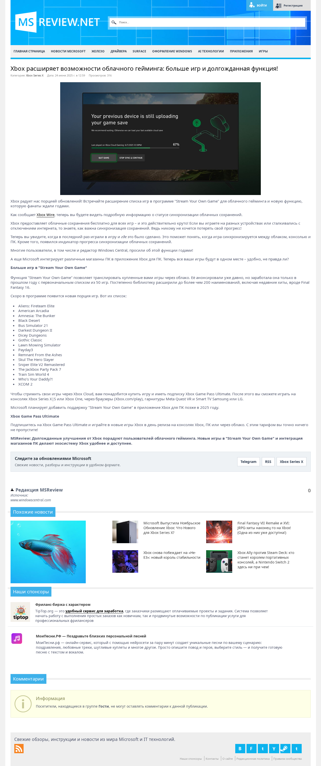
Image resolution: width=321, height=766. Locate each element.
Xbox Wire (45, 214)
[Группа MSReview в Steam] (285, 748)
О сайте (227, 758)
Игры (263, 51)
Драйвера (119, 51)
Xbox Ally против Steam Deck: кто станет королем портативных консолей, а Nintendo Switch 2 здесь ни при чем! (265, 559)
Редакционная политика (253, 758)
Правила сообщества (287, 758)
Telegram (248, 461)
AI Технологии (211, 51)
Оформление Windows (172, 51)
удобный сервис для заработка (94, 611)
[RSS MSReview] (19, 751)
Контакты (212, 758)
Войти (262, 5)
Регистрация (293, 5)
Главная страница (29, 51)
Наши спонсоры (191, 758)
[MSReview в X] (263, 748)
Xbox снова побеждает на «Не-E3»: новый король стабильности (171, 555)
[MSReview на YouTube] (274, 748)
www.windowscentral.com (31, 500)
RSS (268, 461)
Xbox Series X (34, 75)
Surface (139, 51)
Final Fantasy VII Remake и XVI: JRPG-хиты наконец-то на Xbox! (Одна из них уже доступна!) (264, 528)
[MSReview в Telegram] (297, 748)
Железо (98, 51)
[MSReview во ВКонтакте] (240, 748)
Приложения (241, 51)
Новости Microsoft (68, 51)
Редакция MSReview (39, 490)
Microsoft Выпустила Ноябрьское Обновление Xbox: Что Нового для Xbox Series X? (171, 528)
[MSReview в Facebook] (252, 748)
